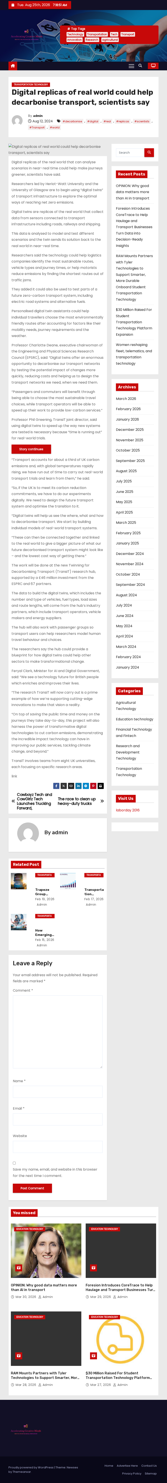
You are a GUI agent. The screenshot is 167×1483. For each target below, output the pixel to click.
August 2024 (126, 595)
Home (109, 1466)
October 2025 (128, 450)
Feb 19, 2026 (45, 899)
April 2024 (124, 636)
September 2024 (130, 584)
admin (38, 116)
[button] (141, 65)
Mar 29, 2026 (101, 1297)
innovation (74, 40)
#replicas (122, 121)
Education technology (134, 719)
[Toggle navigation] (131, 65)
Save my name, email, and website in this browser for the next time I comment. (55, 1172)
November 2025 (129, 440)
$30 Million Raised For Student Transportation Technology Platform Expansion (134, 322)
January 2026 (127, 419)
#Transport (37, 127)
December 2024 (130, 553)
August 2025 (126, 471)
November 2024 (130, 563)
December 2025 (130, 429)
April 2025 (124, 512)
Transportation (97, 34)
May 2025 (124, 501)
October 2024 (128, 574)
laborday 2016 (128, 810)
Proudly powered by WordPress (31, 1467)
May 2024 (124, 626)
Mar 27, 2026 (101, 1385)
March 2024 (126, 646)
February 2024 (128, 656)
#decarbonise (72, 121)
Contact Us (149, 1466)
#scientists (141, 121)
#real (107, 121)
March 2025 (126, 522)
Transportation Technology (31, 84)
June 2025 (124, 491)
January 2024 (127, 667)
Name (19, 1081)
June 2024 (125, 615)
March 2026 (126, 398)
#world (55, 127)
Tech (114, 34)
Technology (75, 34)
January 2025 (127, 543)
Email (19, 1108)
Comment (23, 990)
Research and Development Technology (128, 752)
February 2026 (128, 408)
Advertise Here (127, 1466)
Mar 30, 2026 (26, 1297)
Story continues (31, 449)
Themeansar (22, 1472)
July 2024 (124, 605)
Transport (127, 34)
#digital (92, 121)
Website (20, 1135)
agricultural (110, 40)
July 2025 (124, 481)
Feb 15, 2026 (44, 940)
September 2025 (130, 460)
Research (92, 40)
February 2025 (128, 533)
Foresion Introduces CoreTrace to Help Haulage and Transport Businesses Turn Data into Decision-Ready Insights (134, 227)
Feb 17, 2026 (94, 899)
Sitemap (151, 1473)
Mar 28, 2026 (26, 1385)
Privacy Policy (131, 1473)
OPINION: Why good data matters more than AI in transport (132, 192)
